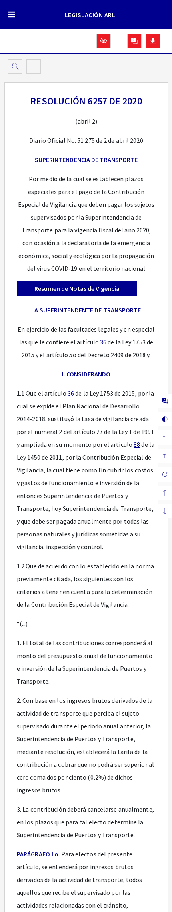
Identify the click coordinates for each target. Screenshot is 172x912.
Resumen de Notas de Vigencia (77, 288)
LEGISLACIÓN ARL (90, 15)
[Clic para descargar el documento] (153, 41)
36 (103, 342)
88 (137, 444)
